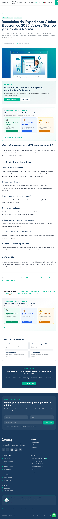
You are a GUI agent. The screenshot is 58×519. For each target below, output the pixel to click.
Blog (24, 2)
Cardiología (7, 475)
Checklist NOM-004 (38, 461)
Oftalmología (7, 469)
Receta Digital (14, 2)
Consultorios (35, 442)
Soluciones (5, 2)
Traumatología (8, 477)
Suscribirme (48, 422)
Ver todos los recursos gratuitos (13, 137)
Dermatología (7, 480)
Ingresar (50, 2)
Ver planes (25, 99)
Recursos (32, 2)
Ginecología (7, 458)
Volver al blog (7, 13)
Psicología (6, 472)
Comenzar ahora (29, 383)
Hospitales (35, 447)
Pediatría (6, 464)
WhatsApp (7, 488)
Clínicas (34, 445)
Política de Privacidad (37, 515)
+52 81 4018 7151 (8, 491)
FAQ (40, 2)
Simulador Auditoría (37, 464)
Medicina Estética (8, 466)
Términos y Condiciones (50, 515)
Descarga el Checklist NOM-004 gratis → (24, 294)
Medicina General (8, 461)
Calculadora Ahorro (37, 466)
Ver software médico (12, 99)
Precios (19, 2)
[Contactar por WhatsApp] (54, 515)
